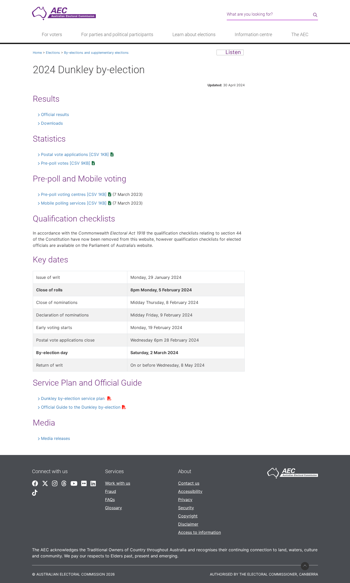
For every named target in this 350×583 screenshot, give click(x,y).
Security (186, 507)
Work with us (117, 483)
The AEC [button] (299, 34)
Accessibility (190, 491)
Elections (53, 53)
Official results (55, 114)
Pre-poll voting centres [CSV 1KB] (74, 194)
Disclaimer (188, 524)
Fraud (110, 491)
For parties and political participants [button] (117, 34)
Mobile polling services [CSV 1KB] (74, 203)
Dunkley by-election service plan (73, 398)
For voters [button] (52, 34)
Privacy (185, 499)
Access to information (199, 532)
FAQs (110, 499)
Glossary (113, 507)
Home (37, 53)
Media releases (55, 438)
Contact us (188, 483)
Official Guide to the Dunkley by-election (80, 407)
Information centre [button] (253, 34)
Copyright (188, 515)
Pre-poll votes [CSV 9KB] (65, 163)
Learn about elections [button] (193, 34)
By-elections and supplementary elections (96, 53)
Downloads (52, 123)
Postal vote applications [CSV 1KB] (75, 154)
